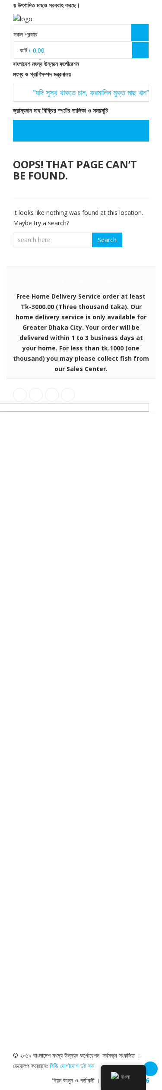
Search (107, 240)
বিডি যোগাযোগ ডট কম (72, 1066)
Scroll (150, 1069)
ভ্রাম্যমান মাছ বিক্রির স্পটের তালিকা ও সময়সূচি (59, 110)
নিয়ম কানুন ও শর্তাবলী (73, 1080)
